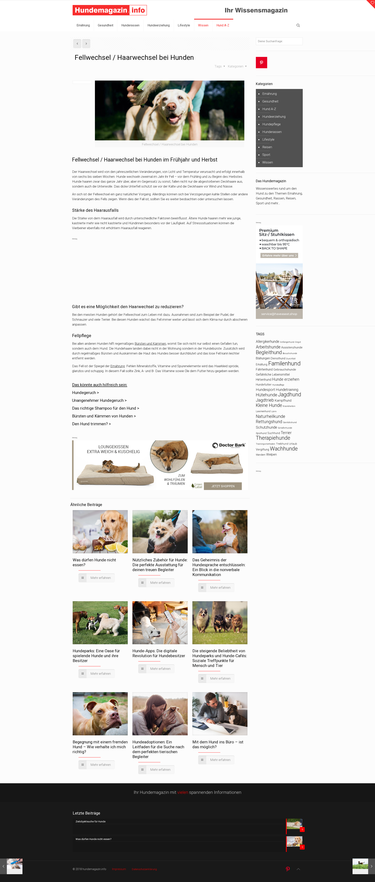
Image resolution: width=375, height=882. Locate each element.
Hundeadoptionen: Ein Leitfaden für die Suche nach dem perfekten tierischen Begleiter (158, 749)
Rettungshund (269, 421)
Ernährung (117, 366)
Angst (298, 342)
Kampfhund (283, 400)
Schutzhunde (266, 427)
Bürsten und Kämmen (150, 343)
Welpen (271, 454)
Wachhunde (284, 449)
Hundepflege (271, 124)
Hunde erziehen (285, 379)
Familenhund (284, 363)
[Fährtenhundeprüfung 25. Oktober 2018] (364, 866)
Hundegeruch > (85, 392)
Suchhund (273, 433)
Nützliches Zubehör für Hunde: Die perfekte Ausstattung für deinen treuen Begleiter (160, 565)
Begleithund (269, 352)
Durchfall (291, 358)
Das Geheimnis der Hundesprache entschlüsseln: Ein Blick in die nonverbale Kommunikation (218, 567)
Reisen (267, 147)
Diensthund (278, 358)
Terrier (286, 433)
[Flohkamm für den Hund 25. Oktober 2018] (11, 866)
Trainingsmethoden (265, 444)
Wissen (267, 162)
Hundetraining (287, 390)
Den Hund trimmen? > (91, 424)
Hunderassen (272, 132)
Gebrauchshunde (284, 369)
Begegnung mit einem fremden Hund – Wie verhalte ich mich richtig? (100, 747)
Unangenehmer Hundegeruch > (99, 400)
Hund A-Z (269, 109)
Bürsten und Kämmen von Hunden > (104, 416)
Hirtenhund (263, 379)
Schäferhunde (285, 427)
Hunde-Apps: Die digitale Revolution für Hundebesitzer (158, 653)
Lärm (274, 411)
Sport (266, 155)
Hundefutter (263, 384)
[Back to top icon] (298, 869)
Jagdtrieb (265, 400)
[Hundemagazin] (110, 10)
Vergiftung (262, 449)
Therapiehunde (273, 438)
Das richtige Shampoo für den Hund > (105, 408)
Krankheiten (289, 406)
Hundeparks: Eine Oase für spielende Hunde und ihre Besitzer (96, 656)
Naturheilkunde (270, 416)
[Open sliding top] (370, 4)
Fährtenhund (264, 369)
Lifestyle (268, 139)
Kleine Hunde (269, 405)
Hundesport (265, 390)
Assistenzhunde (292, 347)
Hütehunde (266, 394)
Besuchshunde (290, 353)
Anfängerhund (287, 342)
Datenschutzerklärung (144, 869)
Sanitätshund (290, 422)
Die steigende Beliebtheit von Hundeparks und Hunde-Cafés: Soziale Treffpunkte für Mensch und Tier (219, 658)
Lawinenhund (263, 411)
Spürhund (261, 433)
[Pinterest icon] (287, 869)
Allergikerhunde (267, 342)
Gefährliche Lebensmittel (273, 374)
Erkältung (261, 364)
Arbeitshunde (268, 347)
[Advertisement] (160, 268)
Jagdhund (289, 394)
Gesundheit (270, 101)
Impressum (119, 869)
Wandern (260, 454)
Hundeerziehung (274, 116)
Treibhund (282, 443)
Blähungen (263, 358)
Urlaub (293, 443)
